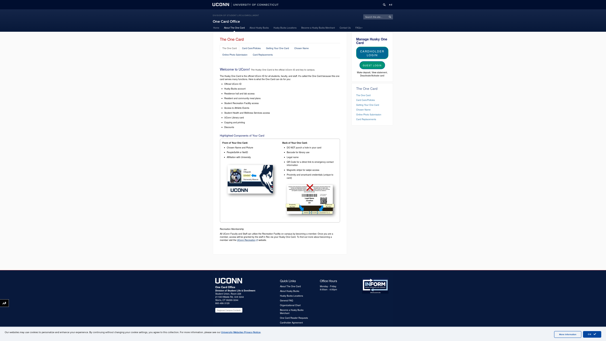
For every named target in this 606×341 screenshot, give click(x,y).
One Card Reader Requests (294, 317)
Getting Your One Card (277, 48)
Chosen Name (301, 48)
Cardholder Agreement (291, 322)
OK (590, 334)
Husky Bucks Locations (285, 27)
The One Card (229, 48)
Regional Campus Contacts (229, 310)
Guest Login (372, 65)
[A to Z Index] (390, 4)
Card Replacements (263, 54)
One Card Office (226, 21)
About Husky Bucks (259, 27)
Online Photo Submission (234, 54)
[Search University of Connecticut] (384, 4)
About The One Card (234, 27)
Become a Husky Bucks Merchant (318, 27)
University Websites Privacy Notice (241, 332)
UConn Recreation (246, 240)
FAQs (358, 27)
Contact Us (345, 27)
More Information (567, 334)
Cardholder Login (372, 53)
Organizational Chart (290, 305)
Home (216, 27)
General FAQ (286, 300)
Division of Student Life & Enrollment (236, 15)
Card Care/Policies (251, 48)
